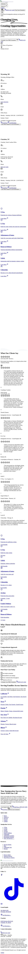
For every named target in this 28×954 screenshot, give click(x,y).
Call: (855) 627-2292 (20, 786)
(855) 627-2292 (20, 198)
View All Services (5, 280)
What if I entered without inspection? (9, 759)
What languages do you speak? (8, 775)
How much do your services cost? (9, 767)
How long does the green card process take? (11, 751)
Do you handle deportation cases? (9, 763)
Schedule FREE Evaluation (7, 198)
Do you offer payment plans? (7, 771)
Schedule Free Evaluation (7, 786)
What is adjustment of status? (8, 747)
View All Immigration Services (8, 623)
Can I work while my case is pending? (9, 755)
